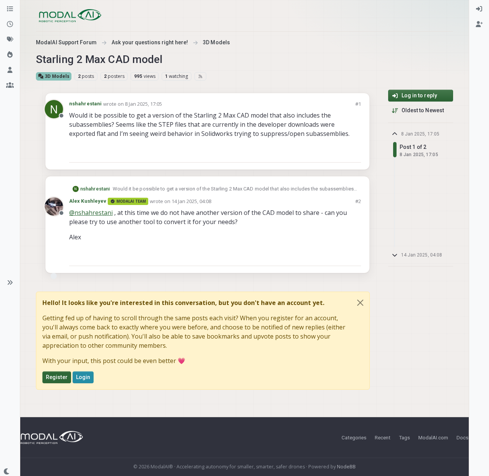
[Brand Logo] (70, 15)
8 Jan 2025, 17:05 (143, 103)
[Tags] (10, 40)
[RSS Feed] (200, 76)
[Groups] (10, 85)
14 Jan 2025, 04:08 (191, 201)
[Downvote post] (354, 153)
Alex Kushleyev (87, 201)
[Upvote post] (328, 153)
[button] (10, 282)
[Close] (360, 302)
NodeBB (346, 466)
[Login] (479, 9)
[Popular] (10, 55)
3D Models (57, 76)
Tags (404, 437)
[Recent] (10, 24)
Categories (354, 437)
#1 (358, 103)
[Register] (479, 24)
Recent (382, 437)
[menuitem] (479, 9)
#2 (358, 201)
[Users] (10, 70)
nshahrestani (85, 103)
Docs (462, 437)
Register (57, 377)
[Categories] (10, 9)
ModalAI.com (433, 437)
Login (83, 377)
